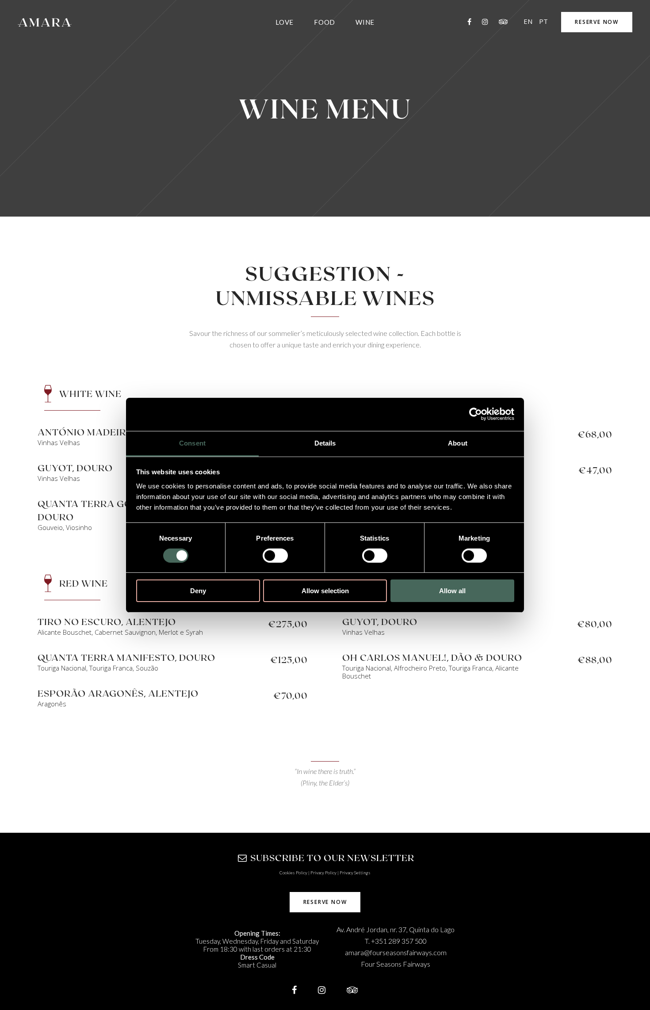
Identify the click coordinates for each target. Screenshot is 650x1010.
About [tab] (457, 442)
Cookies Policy (293, 872)
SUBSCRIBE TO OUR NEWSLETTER (332, 857)
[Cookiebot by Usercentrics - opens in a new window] (475, 414)
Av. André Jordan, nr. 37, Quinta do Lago (395, 929)
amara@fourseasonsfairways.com (396, 952)
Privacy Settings (355, 872)
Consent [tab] (192, 442)
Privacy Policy (323, 872)
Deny (198, 591)
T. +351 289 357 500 (396, 941)
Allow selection (325, 591)
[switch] (275, 556)
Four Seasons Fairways (395, 964)
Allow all (452, 591)
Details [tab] (325, 442)
